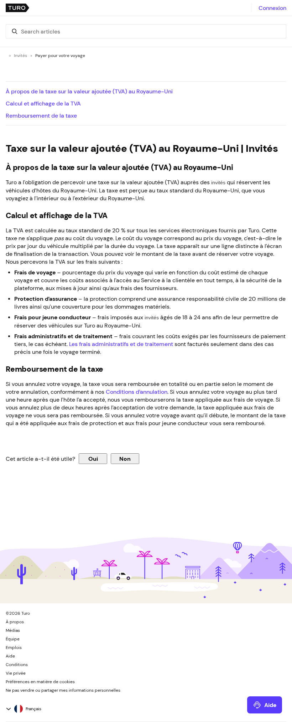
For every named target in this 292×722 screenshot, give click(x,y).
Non (125, 458)
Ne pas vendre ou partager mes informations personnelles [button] (63, 690)
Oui (93, 458)
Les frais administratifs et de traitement (121, 344)
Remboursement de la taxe (41, 115)
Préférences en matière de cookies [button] (40, 681)
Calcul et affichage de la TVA (43, 103)
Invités (20, 55)
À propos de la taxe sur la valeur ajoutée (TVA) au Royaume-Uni (89, 91)
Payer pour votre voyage (60, 55)
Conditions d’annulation (136, 391)
